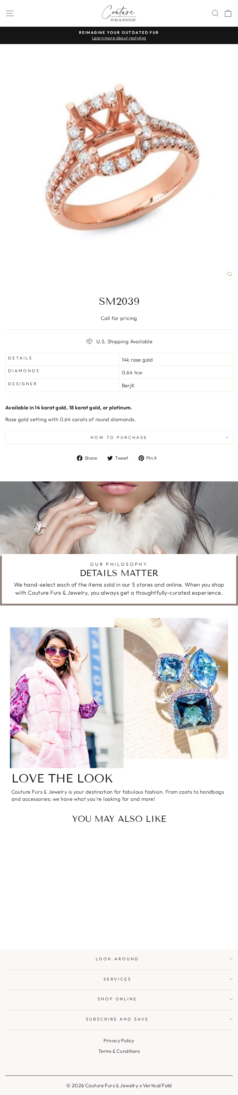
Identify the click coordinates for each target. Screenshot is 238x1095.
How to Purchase (119, 437)
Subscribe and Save (117, 1018)
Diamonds (24, 370)
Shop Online (118, 998)
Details (20, 357)
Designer (22, 383)
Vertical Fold (157, 1085)
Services (117, 978)
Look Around (117, 958)
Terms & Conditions (119, 1051)
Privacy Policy (119, 1040)
